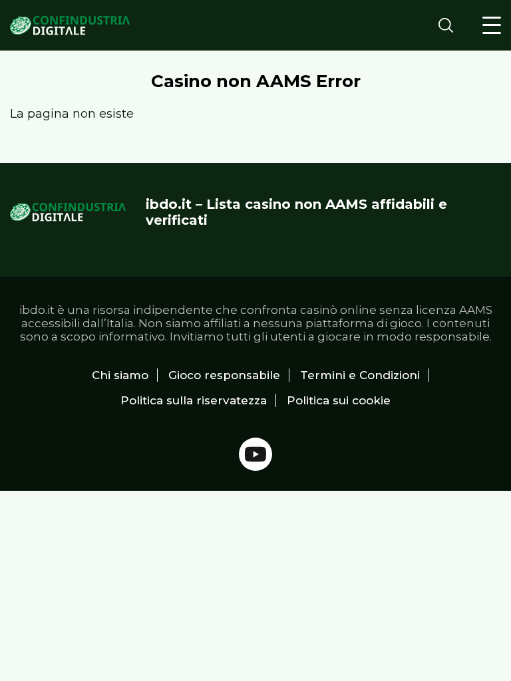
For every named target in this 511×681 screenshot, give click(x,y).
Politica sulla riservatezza (193, 400)
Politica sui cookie (339, 400)
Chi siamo (120, 375)
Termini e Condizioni (360, 375)
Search (449, 25)
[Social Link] (255, 454)
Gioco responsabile (224, 375)
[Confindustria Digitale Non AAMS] (70, 25)
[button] (491, 25)
